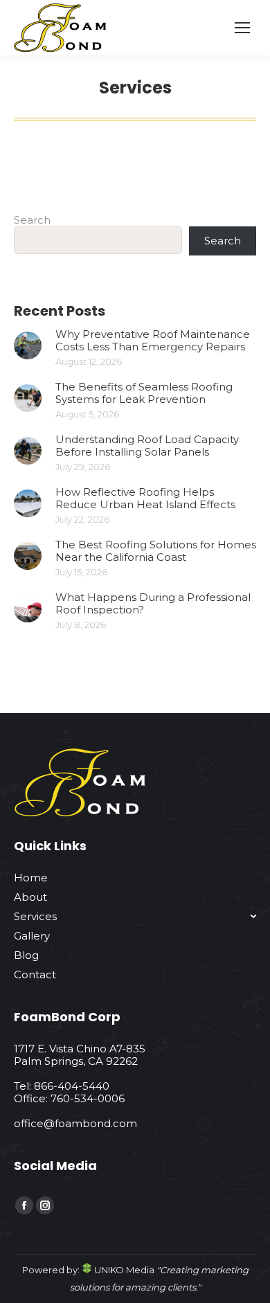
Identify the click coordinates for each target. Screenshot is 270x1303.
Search (32, 219)
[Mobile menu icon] (242, 28)
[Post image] (28, 345)
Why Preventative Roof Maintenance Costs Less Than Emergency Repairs (152, 340)
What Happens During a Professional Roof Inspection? (153, 603)
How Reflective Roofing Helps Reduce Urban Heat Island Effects (145, 498)
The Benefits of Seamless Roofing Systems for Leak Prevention (144, 393)
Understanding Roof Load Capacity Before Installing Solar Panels (147, 445)
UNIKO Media (123, 1269)
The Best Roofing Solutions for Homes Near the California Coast (155, 551)
